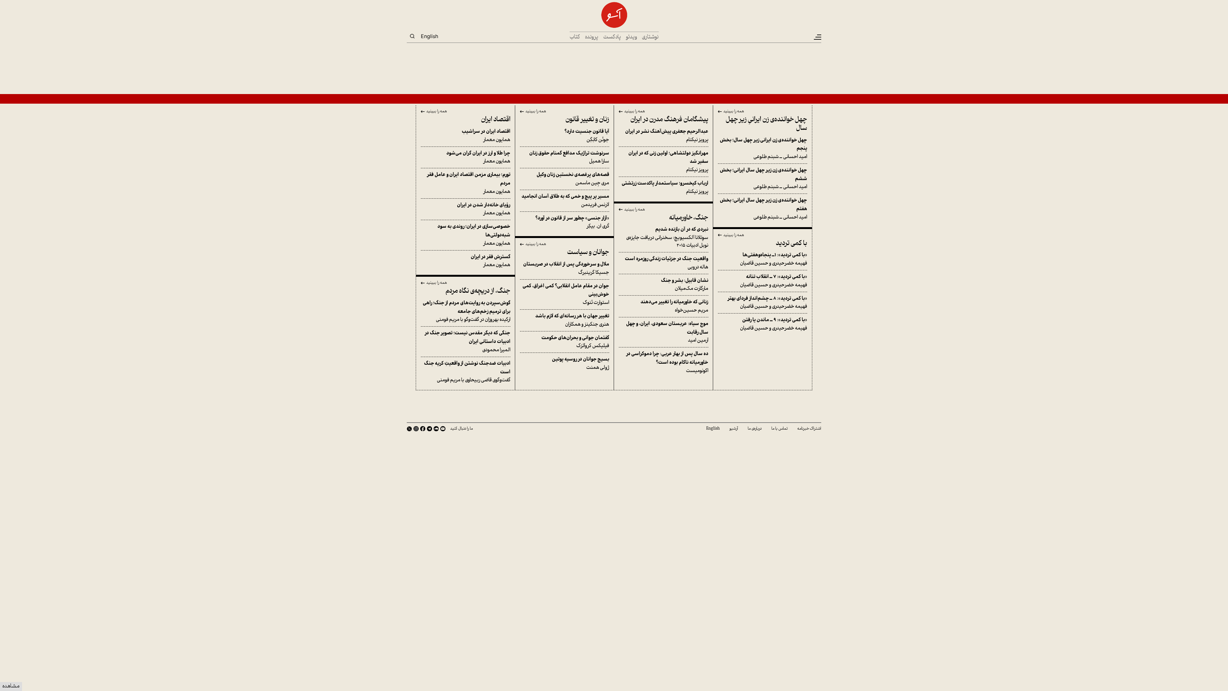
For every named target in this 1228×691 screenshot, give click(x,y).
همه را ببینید (733, 111)
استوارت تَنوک (566, 294)
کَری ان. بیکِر (572, 222)
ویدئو (631, 37)
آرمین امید (667, 332)
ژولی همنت (580, 363)
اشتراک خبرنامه (809, 429)
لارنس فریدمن (565, 201)
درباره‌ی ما (755, 429)
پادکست (612, 37)
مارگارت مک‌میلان (684, 285)
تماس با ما (779, 429)
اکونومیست (667, 362)
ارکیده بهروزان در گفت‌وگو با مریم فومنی (466, 311)
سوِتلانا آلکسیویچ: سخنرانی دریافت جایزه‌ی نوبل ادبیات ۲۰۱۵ (667, 237)
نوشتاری (650, 37)
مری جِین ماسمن (573, 179)
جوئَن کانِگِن (586, 136)
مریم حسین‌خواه (674, 306)
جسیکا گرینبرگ (566, 268)
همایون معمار (486, 136)
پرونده (591, 37)
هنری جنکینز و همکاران (572, 320)
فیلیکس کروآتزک (575, 342)
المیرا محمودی (467, 341)
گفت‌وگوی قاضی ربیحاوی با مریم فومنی (467, 372)
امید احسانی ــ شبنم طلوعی (763, 149)
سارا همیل (569, 157)
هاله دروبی (666, 263)
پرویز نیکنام (666, 136)
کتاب (575, 37)
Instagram (416, 428)
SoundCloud (436, 428)
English (429, 36)
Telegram (429, 428)
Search (412, 36)
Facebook (422, 428)
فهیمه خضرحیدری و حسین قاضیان (773, 259)
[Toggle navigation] (817, 37)
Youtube (442, 428)
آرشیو (733, 429)
